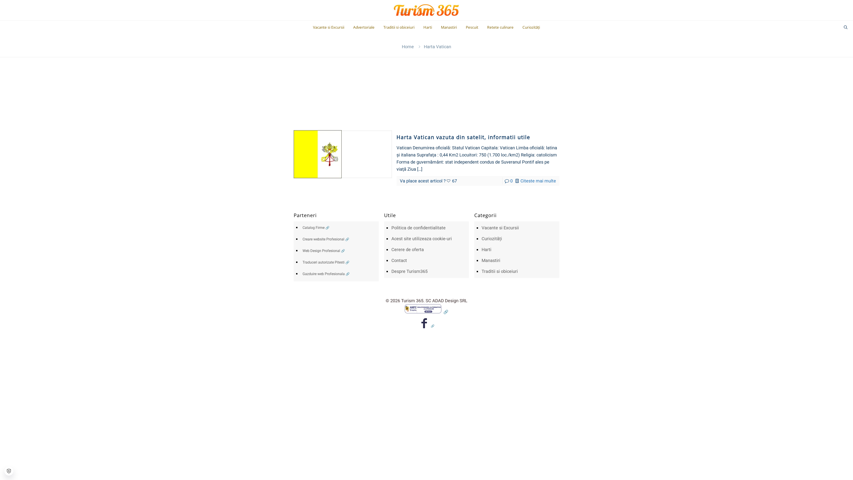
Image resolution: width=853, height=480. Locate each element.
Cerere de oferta (407, 249)
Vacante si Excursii (500, 227)
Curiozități (492, 238)
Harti (486, 249)
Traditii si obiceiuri (500, 271)
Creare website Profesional (323, 239)
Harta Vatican (437, 46)
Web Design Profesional (321, 251)
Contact (399, 260)
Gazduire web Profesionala (324, 274)
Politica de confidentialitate (418, 227)
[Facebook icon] (426, 326)
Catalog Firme (314, 228)
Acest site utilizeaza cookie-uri (421, 238)
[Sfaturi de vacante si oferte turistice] (426, 10)
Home (408, 46)
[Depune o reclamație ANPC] (426, 311)
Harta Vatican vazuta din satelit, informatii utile (463, 137)
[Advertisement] (426, 90)
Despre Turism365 (409, 271)
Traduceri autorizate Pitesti (324, 262)
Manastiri (491, 260)
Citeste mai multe (538, 181)
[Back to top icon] (831, 471)
